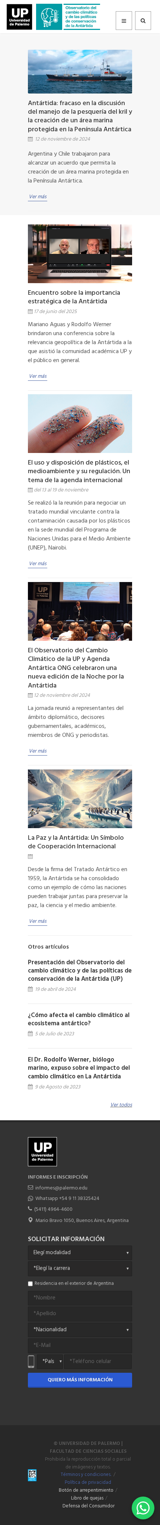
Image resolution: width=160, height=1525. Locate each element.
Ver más (38, 197)
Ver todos (121, 1105)
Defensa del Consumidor (89, 1506)
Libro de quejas (87, 1498)
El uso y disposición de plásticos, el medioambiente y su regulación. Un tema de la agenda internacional (79, 471)
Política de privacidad (88, 1482)
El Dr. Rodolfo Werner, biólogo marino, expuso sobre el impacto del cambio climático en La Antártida (79, 1068)
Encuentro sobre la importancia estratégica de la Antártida (74, 297)
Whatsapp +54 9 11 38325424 (67, 1198)
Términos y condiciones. (86, 1475)
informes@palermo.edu (61, 1188)
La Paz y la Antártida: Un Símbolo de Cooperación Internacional (76, 842)
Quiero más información (80, 1380)
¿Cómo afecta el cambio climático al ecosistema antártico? (78, 1019)
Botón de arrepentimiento (86, 1490)
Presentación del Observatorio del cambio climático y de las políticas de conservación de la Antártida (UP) (80, 971)
